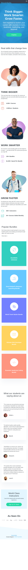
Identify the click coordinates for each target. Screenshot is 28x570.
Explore (14, 35)
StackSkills (14, 535)
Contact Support (10, 536)
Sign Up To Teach (14, 504)
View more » (4, 235)
